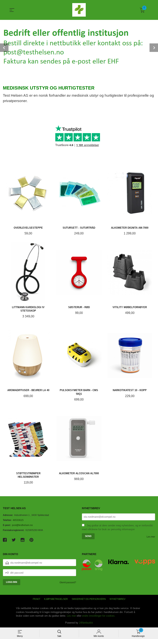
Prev (4, 47)
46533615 (18, 520)
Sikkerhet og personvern (89, 599)
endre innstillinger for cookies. (98, 615)
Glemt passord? (68, 582)
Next (154, 47)
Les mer (151, 536)
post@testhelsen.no (22, 525)
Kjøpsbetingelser (56, 599)
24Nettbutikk (86, 622)
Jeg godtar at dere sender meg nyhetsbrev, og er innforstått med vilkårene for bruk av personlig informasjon (117, 527)
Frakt (36, 599)
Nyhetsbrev (117, 599)
